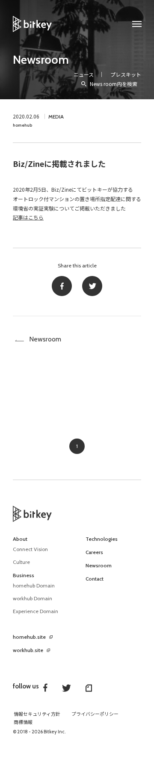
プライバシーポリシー (94, 714)
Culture (21, 562)
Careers (94, 552)
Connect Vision (30, 549)
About (20, 539)
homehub (22, 125)
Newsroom (41, 59)
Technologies (102, 539)
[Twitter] (92, 286)
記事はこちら (28, 217)
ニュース (84, 74)
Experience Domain (35, 611)
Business (23, 575)
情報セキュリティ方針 (37, 714)
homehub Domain (34, 585)
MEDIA (56, 116)
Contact (95, 578)
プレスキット (125, 74)
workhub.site (28, 650)
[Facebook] (62, 286)
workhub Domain (32, 598)
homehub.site (29, 637)
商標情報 (23, 722)
